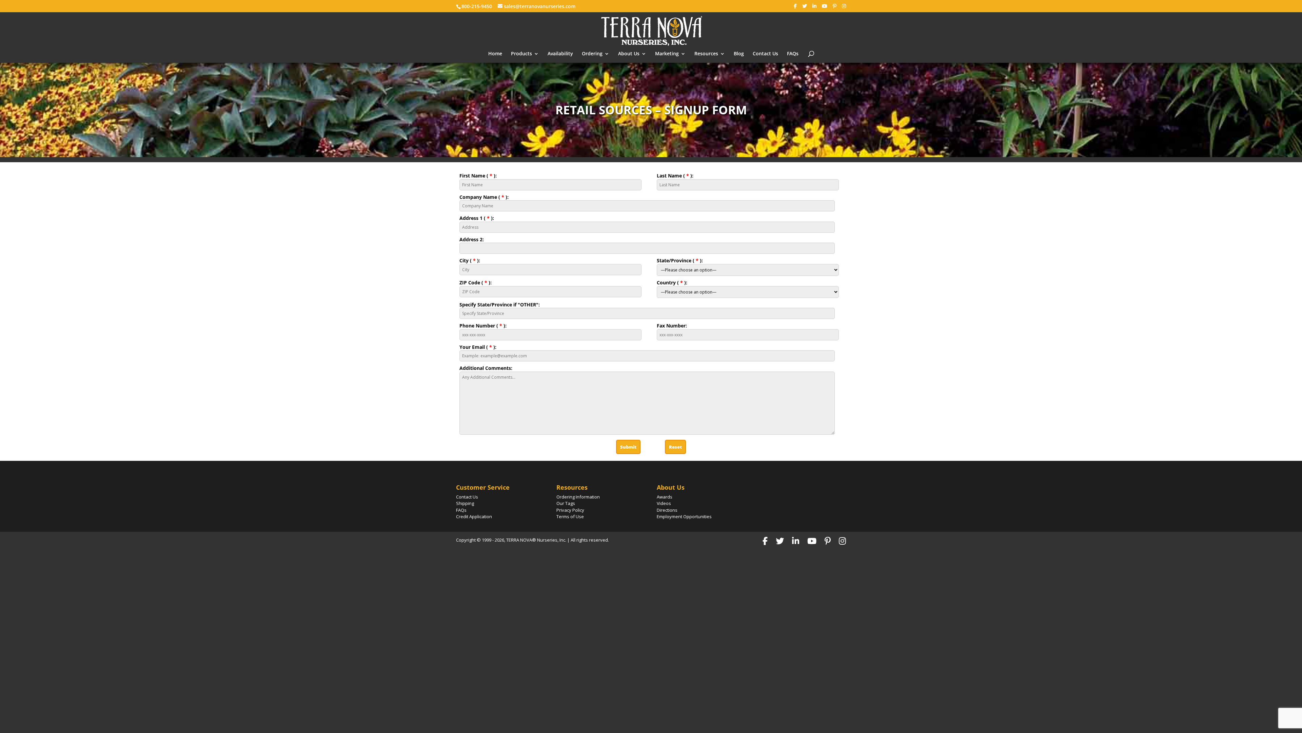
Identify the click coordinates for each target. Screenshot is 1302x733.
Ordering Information (578, 497)
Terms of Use (570, 516)
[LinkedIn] (814, 6)
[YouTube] (824, 6)
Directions (667, 510)
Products (521, 54)
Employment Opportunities (684, 516)
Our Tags (565, 503)
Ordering (592, 54)
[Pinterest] (834, 6)
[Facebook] (795, 6)
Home (495, 54)
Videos (664, 503)
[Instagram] (844, 6)
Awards (664, 497)
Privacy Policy (570, 510)
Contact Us (765, 54)
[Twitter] (804, 6)
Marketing (667, 54)
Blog (739, 54)
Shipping (465, 503)
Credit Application (474, 516)
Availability (560, 54)
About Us (628, 54)
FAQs (792, 54)
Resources (706, 54)
